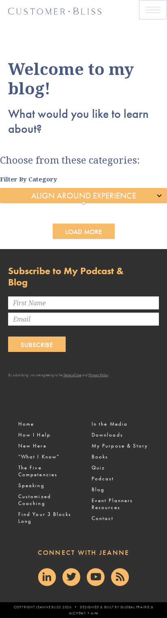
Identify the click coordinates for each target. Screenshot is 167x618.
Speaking (31, 485)
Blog (98, 489)
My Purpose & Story (120, 445)
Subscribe (37, 344)
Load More (83, 231)
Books (100, 456)
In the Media (110, 423)
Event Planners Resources (112, 504)
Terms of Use (72, 375)
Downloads (107, 434)
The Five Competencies (38, 471)
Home (26, 423)
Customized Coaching (34, 500)
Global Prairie (134, 607)
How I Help (34, 434)
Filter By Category (28, 179)
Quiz (98, 467)
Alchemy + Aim (83, 613)
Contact (103, 518)
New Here (32, 445)
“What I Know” (39, 456)
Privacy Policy (98, 375)
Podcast (103, 478)
